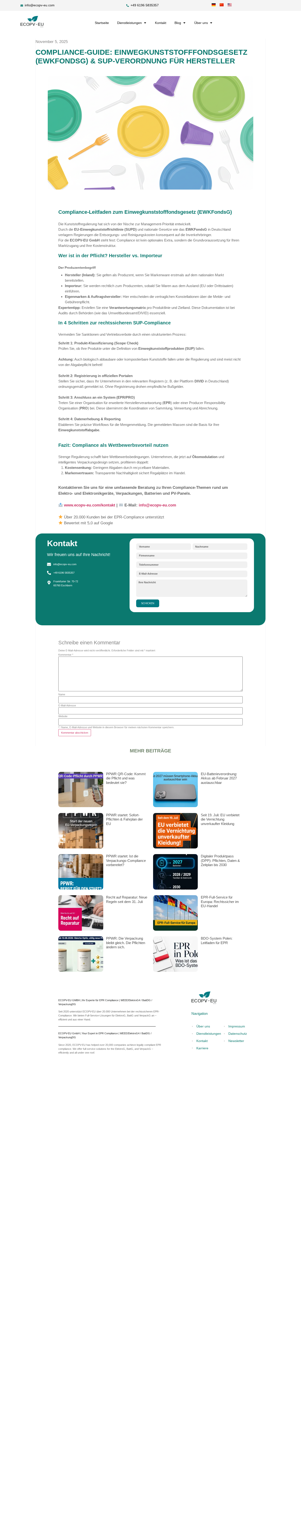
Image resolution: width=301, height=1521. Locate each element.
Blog (177, 23)
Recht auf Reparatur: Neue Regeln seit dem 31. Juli (126, 899)
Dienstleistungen (129, 23)
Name (61, 694)
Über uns (201, 23)
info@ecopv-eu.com (157, 505)
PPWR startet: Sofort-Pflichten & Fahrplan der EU (124, 819)
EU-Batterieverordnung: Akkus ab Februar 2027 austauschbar (219, 778)
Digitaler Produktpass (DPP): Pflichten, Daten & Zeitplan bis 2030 (220, 860)
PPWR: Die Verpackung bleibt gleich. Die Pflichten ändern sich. (125, 942)
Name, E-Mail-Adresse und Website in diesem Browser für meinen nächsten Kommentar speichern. (117, 727)
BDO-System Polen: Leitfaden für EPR (216, 940)
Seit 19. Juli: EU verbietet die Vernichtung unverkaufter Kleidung (220, 819)
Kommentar (65, 655)
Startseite (102, 23)
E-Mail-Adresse (67, 705)
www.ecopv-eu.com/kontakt (89, 505)
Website (62, 716)
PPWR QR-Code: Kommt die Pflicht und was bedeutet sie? (126, 778)
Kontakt (160, 23)
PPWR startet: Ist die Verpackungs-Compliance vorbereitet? (126, 860)
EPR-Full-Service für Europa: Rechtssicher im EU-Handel (220, 901)
